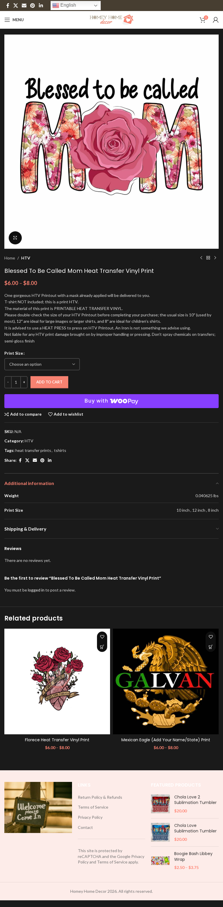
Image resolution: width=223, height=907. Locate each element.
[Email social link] (24, 5)
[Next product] (215, 258)
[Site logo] (111, 19)
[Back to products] (208, 258)
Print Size (13, 353)
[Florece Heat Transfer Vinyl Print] (57, 681)
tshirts (60, 450)
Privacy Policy (90, 817)
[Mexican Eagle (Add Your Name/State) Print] (166, 681)
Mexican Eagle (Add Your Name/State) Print (165, 740)
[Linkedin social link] (41, 5)
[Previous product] (201, 258)
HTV (25, 257)
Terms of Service (93, 807)
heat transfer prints (33, 450)
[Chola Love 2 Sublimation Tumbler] (160, 804)
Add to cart (49, 382)
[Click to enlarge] (15, 237)
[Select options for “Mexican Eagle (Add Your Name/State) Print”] (211, 647)
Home (9, 257)
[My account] (216, 20)
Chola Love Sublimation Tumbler (195, 828)
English (67, 5)
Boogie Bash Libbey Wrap (193, 856)
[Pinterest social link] (32, 5)
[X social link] (15, 5)
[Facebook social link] (7, 5)
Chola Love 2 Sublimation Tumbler (195, 800)
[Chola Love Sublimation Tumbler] (160, 832)
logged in (36, 589)
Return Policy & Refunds (100, 797)
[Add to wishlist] (102, 637)
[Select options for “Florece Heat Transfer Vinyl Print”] (102, 647)
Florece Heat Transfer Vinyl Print (57, 740)
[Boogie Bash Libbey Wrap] (160, 860)
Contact (85, 827)
